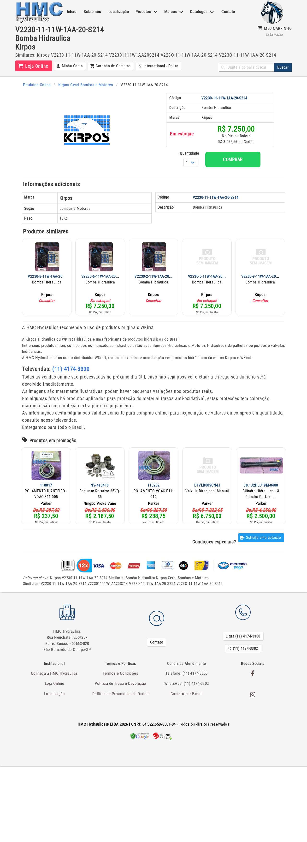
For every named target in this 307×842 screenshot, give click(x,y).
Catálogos (199, 11)
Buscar (283, 67)
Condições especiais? (214, 542)
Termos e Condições (120, 673)
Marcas (170, 11)
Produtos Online (37, 84)
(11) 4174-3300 (70, 369)
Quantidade (189, 153)
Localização (118, 11)
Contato (228, 11)
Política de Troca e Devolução (120, 683)
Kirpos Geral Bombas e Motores (85, 84)
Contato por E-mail (187, 693)
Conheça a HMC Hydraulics (54, 673)
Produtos (143, 11)
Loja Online (54, 683)
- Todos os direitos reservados (154, 724)
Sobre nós (92, 11)
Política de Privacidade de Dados (120, 693)
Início (72, 11)
